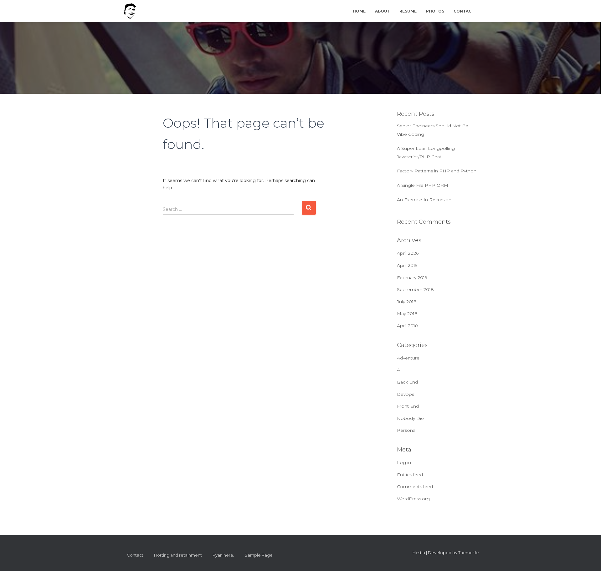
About (382, 11)
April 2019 (407, 265)
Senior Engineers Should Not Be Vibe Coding (432, 130)
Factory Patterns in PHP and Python (436, 171)
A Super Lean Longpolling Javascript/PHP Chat (426, 152)
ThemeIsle (468, 552)
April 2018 (407, 326)
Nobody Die (410, 418)
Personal (406, 430)
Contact (464, 11)
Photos (435, 11)
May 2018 (407, 313)
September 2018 (415, 289)
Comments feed (415, 486)
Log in (404, 462)
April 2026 (408, 253)
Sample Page (259, 555)
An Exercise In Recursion (424, 199)
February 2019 (412, 277)
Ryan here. (223, 555)
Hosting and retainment (178, 555)
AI (399, 370)
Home (359, 11)
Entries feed (410, 474)
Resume (408, 11)
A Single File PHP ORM (422, 185)
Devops (405, 394)
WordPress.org (413, 499)
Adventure (408, 358)
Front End (408, 406)
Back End (407, 382)
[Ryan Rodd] (129, 11)
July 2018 (407, 301)
